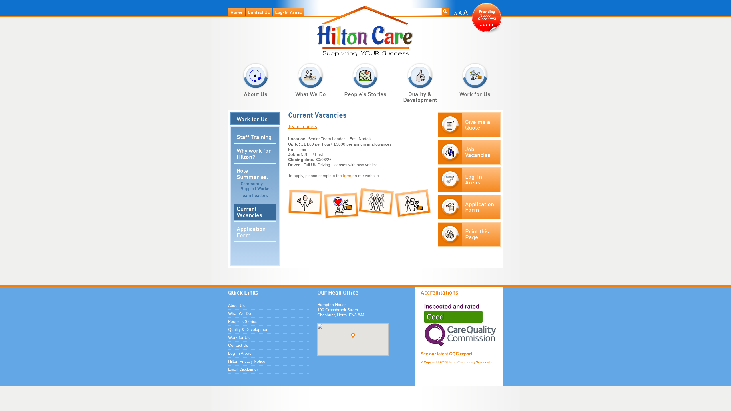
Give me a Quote (477, 124)
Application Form (251, 231)
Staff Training (254, 136)
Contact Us (259, 12)
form (346, 175)
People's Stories (365, 94)
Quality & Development (420, 96)
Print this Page (477, 234)
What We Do (310, 94)
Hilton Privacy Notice (246, 361)
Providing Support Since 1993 (487, 14)
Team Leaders (254, 195)
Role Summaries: (252, 173)
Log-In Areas (288, 12)
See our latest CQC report (446, 354)
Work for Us (474, 94)
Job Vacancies (478, 151)
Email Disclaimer (243, 369)
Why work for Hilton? (254, 153)
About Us (255, 94)
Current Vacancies (249, 211)
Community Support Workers (257, 186)
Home (236, 12)
